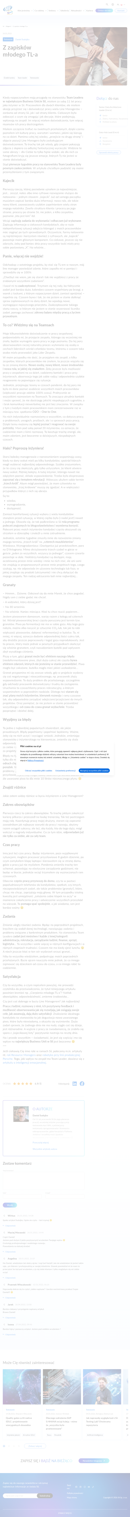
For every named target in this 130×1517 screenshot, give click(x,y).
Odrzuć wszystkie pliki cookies (38, 770)
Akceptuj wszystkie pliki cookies (94, 770)
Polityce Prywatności (35, 760)
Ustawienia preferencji (65, 770)
